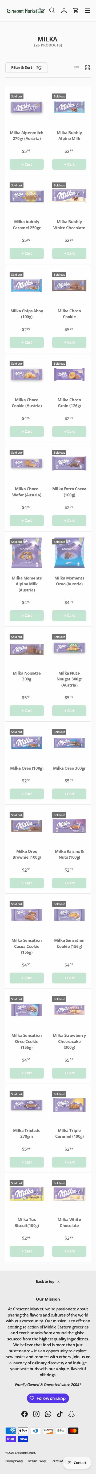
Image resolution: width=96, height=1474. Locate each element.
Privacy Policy (14, 1461)
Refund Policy (37, 1461)
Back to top (45, 1281)
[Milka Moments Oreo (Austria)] (69, 553)
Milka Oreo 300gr (69, 768)
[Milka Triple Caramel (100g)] (69, 1105)
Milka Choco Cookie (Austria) (27, 402)
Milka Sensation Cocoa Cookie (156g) (26, 946)
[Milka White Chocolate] (69, 1194)
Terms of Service (62, 1461)
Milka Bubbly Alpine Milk (69, 135)
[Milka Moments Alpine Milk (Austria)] (27, 553)
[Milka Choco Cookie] (69, 286)
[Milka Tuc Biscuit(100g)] (27, 1194)
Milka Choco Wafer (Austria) (26, 491)
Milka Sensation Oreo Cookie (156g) (26, 1041)
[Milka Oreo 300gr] (69, 743)
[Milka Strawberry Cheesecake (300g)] (69, 1010)
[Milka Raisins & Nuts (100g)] (69, 826)
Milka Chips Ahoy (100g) (26, 313)
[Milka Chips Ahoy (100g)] (27, 286)
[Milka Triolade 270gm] (27, 1105)
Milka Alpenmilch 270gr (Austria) (26, 135)
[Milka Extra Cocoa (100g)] (69, 463)
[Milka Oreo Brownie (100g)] (27, 826)
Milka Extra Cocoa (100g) (69, 491)
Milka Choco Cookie (69, 313)
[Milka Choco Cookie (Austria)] (27, 374)
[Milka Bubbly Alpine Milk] (69, 107)
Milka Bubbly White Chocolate (69, 224)
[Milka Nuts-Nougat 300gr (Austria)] (69, 648)
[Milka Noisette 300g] (27, 648)
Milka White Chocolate (69, 1222)
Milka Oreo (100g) (26, 768)
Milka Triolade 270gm (27, 1133)
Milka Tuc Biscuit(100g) (26, 1222)
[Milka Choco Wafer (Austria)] (27, 463)
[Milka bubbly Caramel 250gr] (27, 196)
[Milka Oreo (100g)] (27, 743)
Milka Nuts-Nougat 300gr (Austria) (69, 679)
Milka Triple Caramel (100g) (69, 1133)
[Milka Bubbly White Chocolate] (69, 196)
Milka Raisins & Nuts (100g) (69, 854)
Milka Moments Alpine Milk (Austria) (26, 584)
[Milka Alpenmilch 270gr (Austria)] (27, 107)
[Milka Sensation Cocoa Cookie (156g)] (27, 915)
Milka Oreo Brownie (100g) (27, 854)
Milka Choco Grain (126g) (69, 402)
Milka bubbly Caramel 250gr (27, 224)
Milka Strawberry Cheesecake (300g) (69, 1041)
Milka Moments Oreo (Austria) (69, 581)
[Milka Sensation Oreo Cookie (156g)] (27, 1010)
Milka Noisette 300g (27, 676)
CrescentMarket (25, 1453)
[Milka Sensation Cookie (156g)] (69, 915)
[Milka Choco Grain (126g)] (69, 374)
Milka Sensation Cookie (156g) (69, 943)
